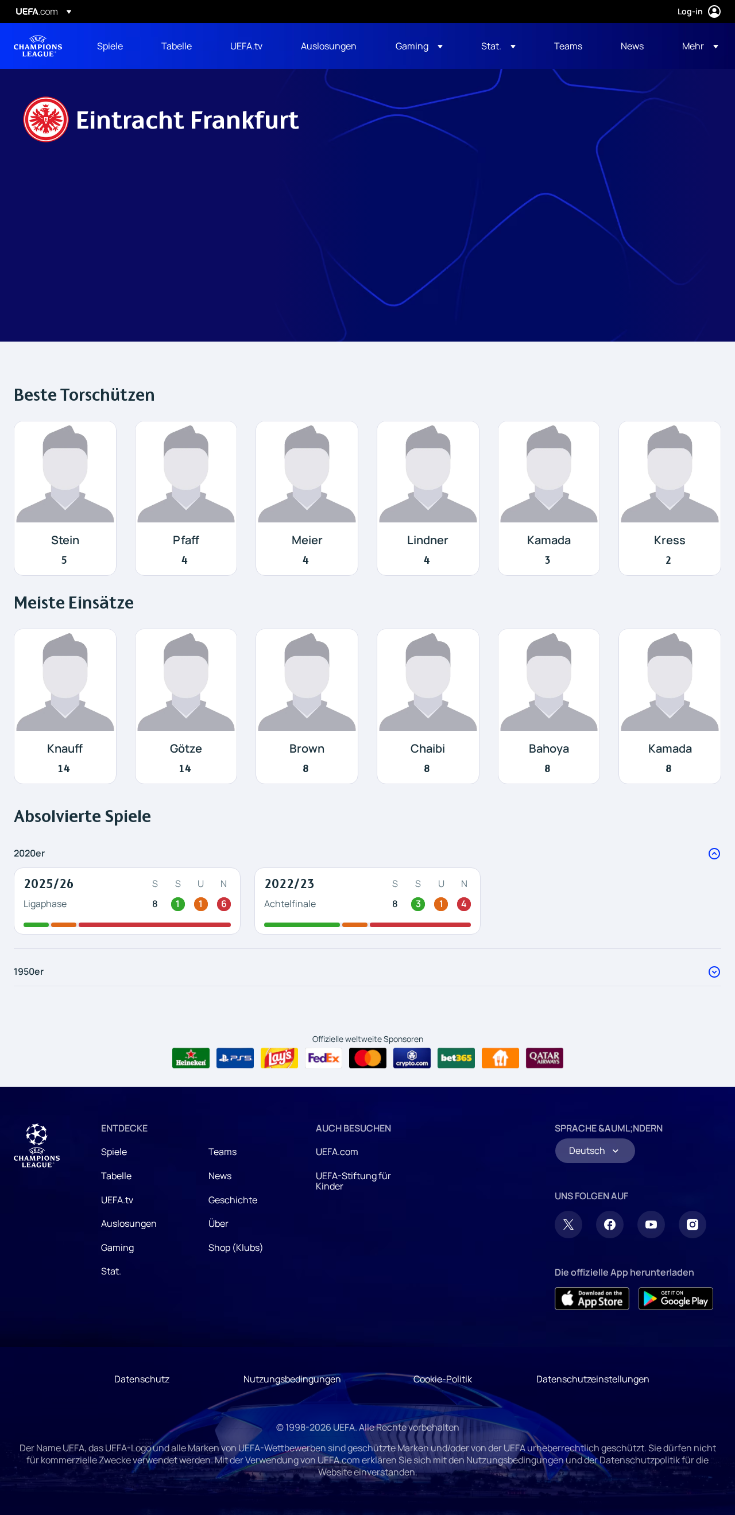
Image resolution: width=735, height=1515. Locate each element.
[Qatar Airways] (544, 1058)
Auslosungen (129, 1223)
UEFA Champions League (38, 46)
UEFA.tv (117, 1200)
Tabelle (116, 1175)
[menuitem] (115, 46)
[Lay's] (279, 1058)
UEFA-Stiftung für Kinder (353, 1180)
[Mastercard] (367, 1058)
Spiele (114, 1151)
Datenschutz (141, 1379)
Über (218, 1223)
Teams (222, 1151)
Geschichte (232, 1200)
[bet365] (456, 1058)
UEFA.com (337, 1151)
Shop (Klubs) (236, 1247)
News (219, 1175)
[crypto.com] (412, 1058)
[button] (419, 46)
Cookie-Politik (442, 1379)
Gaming (117, 1247)
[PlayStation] (235, 1058)
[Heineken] (191, 1058)
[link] (110, 46)
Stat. (111, 1271)
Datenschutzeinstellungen (592, 1379)
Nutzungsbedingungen (292, 1379)
